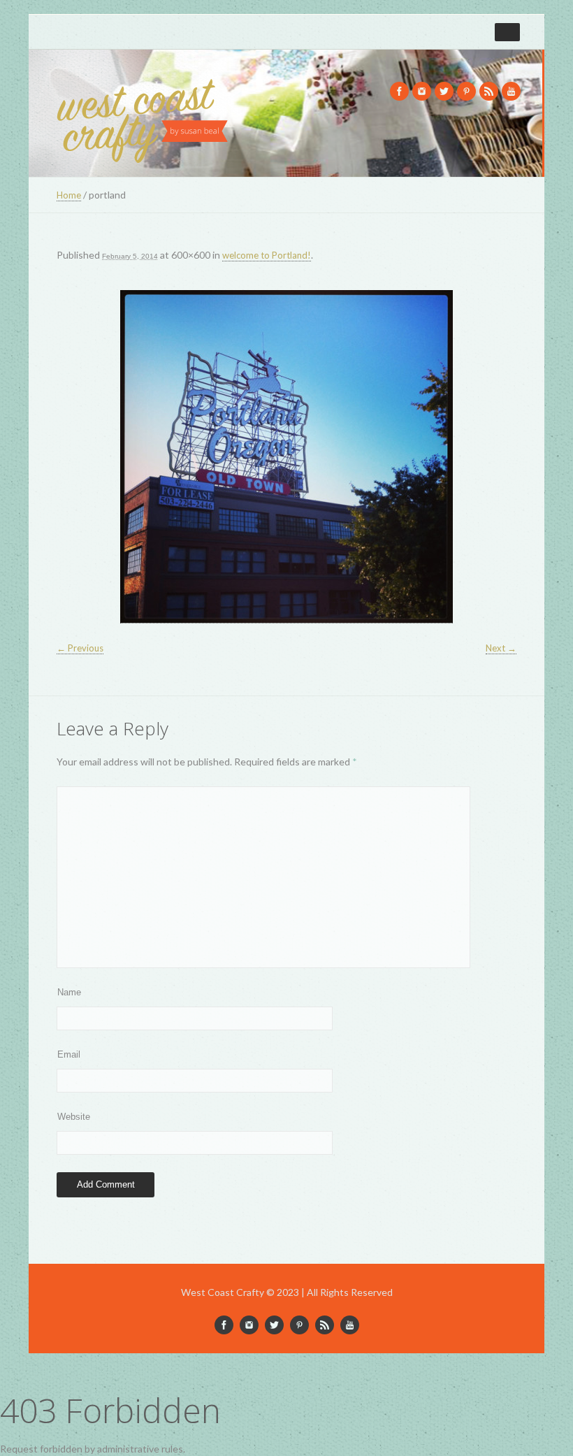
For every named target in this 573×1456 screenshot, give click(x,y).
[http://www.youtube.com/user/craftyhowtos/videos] (511, 91)
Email (68, 1054)
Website (73, 1116)
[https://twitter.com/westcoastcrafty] (444, 91)
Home (69, 195)
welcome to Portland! (266, 255)
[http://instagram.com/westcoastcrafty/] (421, 91)
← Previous (80, 648)
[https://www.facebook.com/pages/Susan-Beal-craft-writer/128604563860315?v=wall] (399, 91)
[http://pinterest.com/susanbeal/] (466, 91)
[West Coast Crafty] (144, 117)
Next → (501, 648)
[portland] (286, 457)
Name (69, 992)
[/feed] (488, 91)
